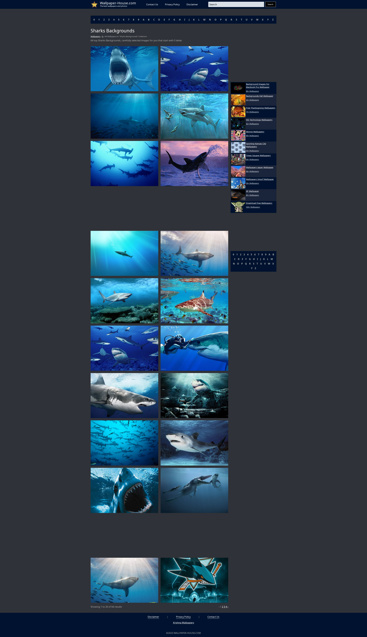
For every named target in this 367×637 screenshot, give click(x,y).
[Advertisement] (159, 208)
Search (270, 4)
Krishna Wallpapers (183, 622)
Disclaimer (192, 4)
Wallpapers (95, 36)
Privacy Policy (172, 4)
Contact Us (152, 4)
